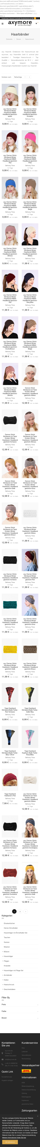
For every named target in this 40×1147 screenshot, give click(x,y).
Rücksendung (26, 1059)
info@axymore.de (10, 1059)
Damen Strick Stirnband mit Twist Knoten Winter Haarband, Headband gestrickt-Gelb (10, 484)
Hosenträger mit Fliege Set (13, 970)
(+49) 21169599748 (11, 1063)
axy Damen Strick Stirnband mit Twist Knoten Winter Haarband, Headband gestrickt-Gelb (30, 890)
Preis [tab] (4, 1004)
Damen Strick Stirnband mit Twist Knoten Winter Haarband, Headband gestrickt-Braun (10, 531)
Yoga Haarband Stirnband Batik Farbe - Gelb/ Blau (30, 710)
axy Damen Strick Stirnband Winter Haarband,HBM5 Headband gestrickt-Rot (10, 159)
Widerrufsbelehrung (28, 1086)
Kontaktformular (7, 1077)
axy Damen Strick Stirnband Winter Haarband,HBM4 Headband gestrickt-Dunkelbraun (10, 345)
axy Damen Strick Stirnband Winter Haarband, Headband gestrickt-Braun (30, 666)
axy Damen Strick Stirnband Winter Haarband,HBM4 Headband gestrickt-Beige (30, 345)
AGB (23, 1082)
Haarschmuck (29, 39)
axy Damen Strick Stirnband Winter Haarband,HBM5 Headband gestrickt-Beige (30, 205)
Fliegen (6, 961)
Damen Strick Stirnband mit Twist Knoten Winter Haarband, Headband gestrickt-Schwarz (10, 438)
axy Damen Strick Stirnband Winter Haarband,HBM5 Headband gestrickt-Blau (10, 205)
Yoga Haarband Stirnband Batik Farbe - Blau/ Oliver (10, 753)
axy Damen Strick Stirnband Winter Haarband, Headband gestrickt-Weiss (30, 530)
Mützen (6, 951)
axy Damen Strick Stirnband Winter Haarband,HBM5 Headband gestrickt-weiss (10, 112)
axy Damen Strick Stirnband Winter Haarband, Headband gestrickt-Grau (30, 621)
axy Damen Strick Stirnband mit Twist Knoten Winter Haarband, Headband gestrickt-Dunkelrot (10, 890)
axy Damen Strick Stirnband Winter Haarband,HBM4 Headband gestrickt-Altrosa (10, 391)
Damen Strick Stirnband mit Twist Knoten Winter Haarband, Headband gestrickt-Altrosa (30, 438)
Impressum (25, 1100)
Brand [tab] (4, 1018)
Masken (7, 947)
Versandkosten (26, 1055)
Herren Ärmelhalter (11, 928)
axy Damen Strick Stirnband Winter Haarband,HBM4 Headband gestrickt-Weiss (30, 252)
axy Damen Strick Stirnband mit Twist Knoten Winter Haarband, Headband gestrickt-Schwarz (10, 844)
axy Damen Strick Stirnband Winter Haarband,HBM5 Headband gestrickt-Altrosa (10, 252)
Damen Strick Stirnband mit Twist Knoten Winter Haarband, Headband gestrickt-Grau (30, 484)
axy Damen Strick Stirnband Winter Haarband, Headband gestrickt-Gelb (10, 666)
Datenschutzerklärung (29, 1090)
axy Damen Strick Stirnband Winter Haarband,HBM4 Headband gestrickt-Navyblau (30, 298)
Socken (6, 942)
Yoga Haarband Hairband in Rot (10, 795)
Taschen (7, 937)
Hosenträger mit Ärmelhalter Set (15, 933)
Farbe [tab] (4, 1011)
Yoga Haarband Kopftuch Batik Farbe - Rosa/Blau (30, 753)
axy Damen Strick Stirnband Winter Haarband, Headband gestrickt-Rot (30, 577)
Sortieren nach (6, 77)
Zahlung (24, 1093)
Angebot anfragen (7, 1080)
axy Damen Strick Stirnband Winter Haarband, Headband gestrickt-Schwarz (10, 577)
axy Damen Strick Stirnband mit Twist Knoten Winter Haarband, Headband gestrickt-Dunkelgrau (30, 844)
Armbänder (8, 975)
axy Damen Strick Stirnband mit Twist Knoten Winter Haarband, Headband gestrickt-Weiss (30, 797)
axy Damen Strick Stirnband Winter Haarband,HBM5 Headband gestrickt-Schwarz (30, 112)
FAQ (23, 1048)
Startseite (9, 39)
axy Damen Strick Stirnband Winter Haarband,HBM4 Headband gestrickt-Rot (10, 298)
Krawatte (7, 965)
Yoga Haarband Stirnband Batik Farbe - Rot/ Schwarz (10, 710)
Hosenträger (8, 956)
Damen (18, 39)
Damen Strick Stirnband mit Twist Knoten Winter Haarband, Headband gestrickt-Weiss (30, 391)
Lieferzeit (25, 1051)
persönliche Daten (27, 1104)
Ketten (6, 980)
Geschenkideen (9, 989)
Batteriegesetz (26, 1097)
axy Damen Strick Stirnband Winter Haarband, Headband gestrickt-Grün (10, 621)
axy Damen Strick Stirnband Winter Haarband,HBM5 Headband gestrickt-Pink (30, 159)
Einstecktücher (9, 923)
